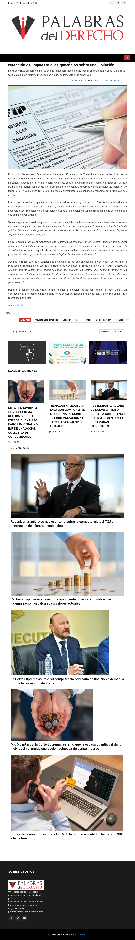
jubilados (119, 320)
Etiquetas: (25, 320)
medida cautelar (103, 320)
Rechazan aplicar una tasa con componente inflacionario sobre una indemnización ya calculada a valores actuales (61, 601)
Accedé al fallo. (17, 305)
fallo (78, 320)
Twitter (119, 332)
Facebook (106, 332)
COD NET (82, 934)
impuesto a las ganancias (46, 320)
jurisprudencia (112, 81)
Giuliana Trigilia (79, 81)
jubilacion (67, 320)
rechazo (87, 320)
